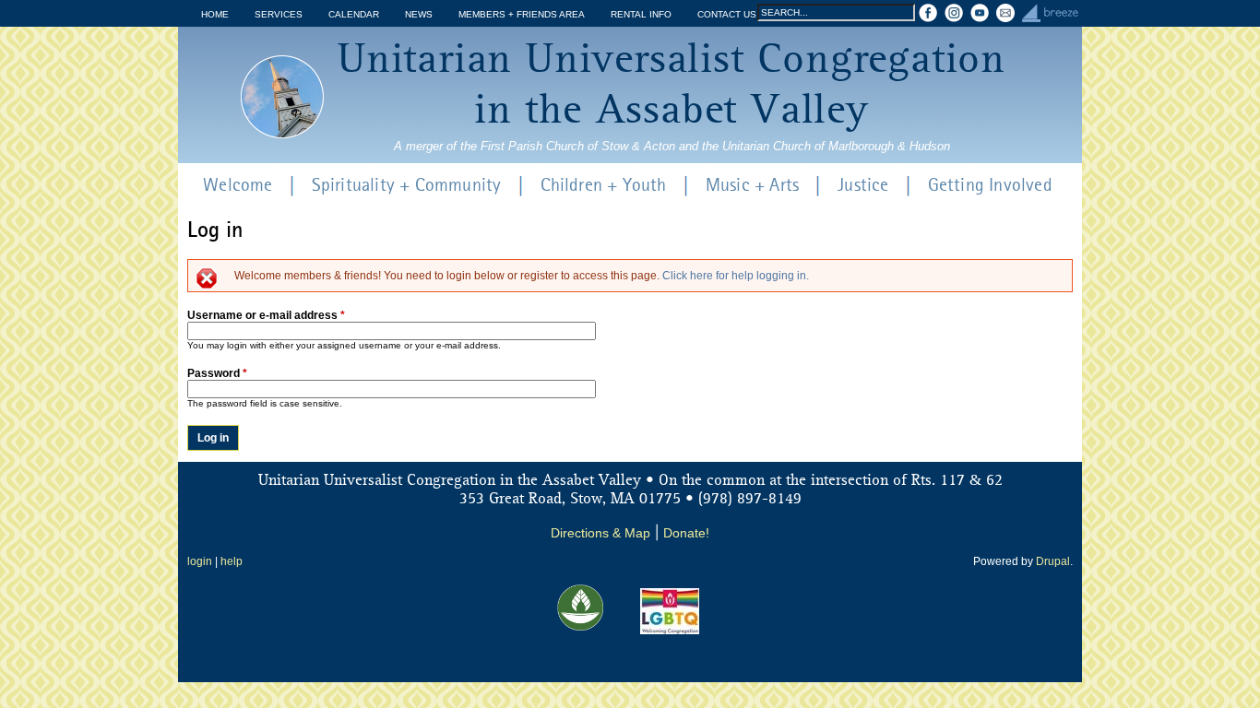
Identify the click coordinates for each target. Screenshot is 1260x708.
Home (215, 14)
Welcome (237, 186)
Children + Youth (604, 186)
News (419, 14)
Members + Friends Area (521, 14)
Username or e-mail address (266, 315)
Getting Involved (990, 186)
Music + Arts (752, 186)
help (231, 561)
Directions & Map (600, 532)
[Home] (282, 96)
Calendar (353, 14)
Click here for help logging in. (735, 275)
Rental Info (641, 14)
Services (279, 14)
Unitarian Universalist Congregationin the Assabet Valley (671, 86)
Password (217, 373)
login (199, 561)
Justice (863, 186)
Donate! (686, 532)
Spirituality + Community (407, 186)
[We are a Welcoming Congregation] (669, 630)
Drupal (1053, 561)
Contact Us (726, 14)
